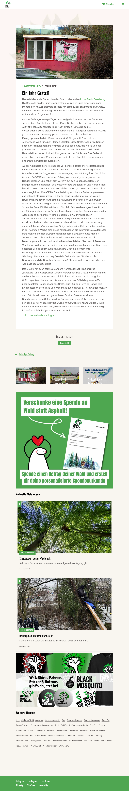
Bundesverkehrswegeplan (42, 725)
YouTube (31, 785)
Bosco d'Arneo (22, 725)
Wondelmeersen (49, 746)
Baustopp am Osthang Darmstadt (36, 636)
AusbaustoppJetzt (52, 720)
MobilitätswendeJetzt (57, 735)
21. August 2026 (24, 646)
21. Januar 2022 (96, 373)
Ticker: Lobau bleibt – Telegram (39, 315)
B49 (63, 720)
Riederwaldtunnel (60, 741)
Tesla (18, 746)
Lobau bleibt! (50, 86)
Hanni (25, 730)
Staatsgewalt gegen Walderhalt (35, 558)
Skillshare (88, 741)
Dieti (57, 725)
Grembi (102, 725)
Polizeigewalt (35, 741)
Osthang (98, 735)
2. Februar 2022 (63, 373)
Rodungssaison (75, 741)
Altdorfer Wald (27, 720)
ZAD (67, 746)
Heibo (32, 730)
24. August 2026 (24, 569)
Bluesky (19, 785)
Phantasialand (22, 741)
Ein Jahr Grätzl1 (29, 379)
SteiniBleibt (99, 741)
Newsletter (44, 785)
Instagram (33, 781)
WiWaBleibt (35, 746)
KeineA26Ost (62, 730)
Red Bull (46, 741)
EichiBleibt (65, 725)
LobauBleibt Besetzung (92, 99)
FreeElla (93, 725)
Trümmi (25, 746)
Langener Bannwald (27, 553)
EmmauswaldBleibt (79, 725)
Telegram (20, 781)
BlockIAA (105, 720)
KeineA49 (84, 730)
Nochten (71, 735)
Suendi (108, 741)
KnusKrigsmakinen (98, 730)
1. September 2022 (31, 86)
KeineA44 (74, 730)
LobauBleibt (64, 342)
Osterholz (81, 735)
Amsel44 (39, 720)
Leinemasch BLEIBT (25, 735)
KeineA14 (41, 730)
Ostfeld (90, 735)
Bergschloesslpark (92, 720)
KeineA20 (51, 730)
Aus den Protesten (27, 630)
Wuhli (61, 746)
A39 (18, 720)
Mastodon (46, 781)
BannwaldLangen (74, 720)
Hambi (19, 730)
